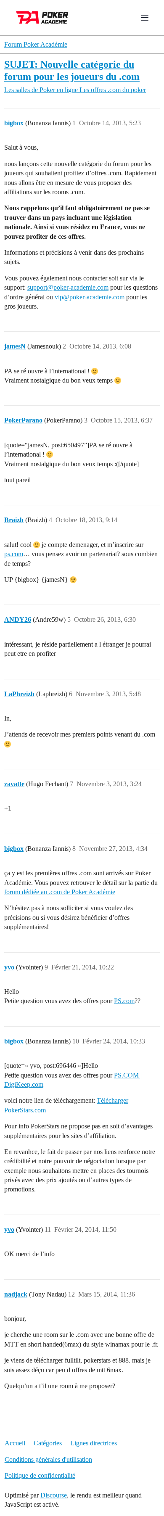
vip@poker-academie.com (89, 297)
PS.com (124, 1000)
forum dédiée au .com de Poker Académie (59, 891)
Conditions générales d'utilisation (48, 1459)
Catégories (48, 1443)
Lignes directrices (93, 1443)
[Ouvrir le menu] (144, 17)
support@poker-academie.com (67, 287)
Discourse (53, 1495)
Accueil (15, 1443)
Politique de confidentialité (40, 1475)
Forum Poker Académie (35, 44)
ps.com (13, 553)
